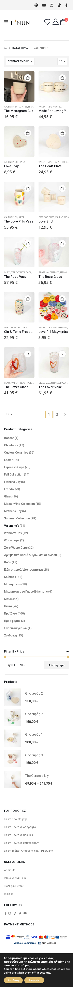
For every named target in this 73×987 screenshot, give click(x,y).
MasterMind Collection (19, 504)
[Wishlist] (47, 22)
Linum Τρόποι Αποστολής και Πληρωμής (28, 850)
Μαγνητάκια (60, 327)
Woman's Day (13, 533)
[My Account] (55, 22)
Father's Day (12, 482)
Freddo (8, 327)
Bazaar (9, 438)
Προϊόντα (33, 106)
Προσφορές (12, 621)
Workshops (11, 540)
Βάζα (21, 217)
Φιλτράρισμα (56, 665)
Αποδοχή (13, 980)
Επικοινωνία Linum (15, 878)
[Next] (65, 414)
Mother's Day (12, 511)
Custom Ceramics (16, 452)
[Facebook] (66, 5)
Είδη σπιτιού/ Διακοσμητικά (23, 569)
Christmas (11, 445)
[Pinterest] (36, 5)
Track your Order (13, 885)
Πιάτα (21, 162)
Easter (8, 460)
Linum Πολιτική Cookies (18, 834)
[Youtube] (43, 5)
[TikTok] (15, 913)
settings (45, 973)
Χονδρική (10, 635)
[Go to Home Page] (5, 48)
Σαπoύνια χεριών (15, 628)
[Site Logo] (21, 22)
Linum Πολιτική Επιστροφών (21, 842)
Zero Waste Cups (15, 547)
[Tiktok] (59, 5)
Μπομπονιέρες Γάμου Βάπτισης (26, 591)
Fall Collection (13, 474)
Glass (7, 272)
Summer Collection (17, 518)
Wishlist (8, 893)
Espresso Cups (46, 217)
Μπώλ (8, 599)
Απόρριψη (34, 980)
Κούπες (22, 106)
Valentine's (10, 106)
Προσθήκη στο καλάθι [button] (27, 77)
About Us (9, 870)
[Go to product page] (19, 86)
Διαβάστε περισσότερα (27, 354)
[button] (7, 21)
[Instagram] (51, 5)
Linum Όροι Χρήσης (15, 819)
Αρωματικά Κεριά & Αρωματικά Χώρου (30, 555)
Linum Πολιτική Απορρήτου (20, 826)
